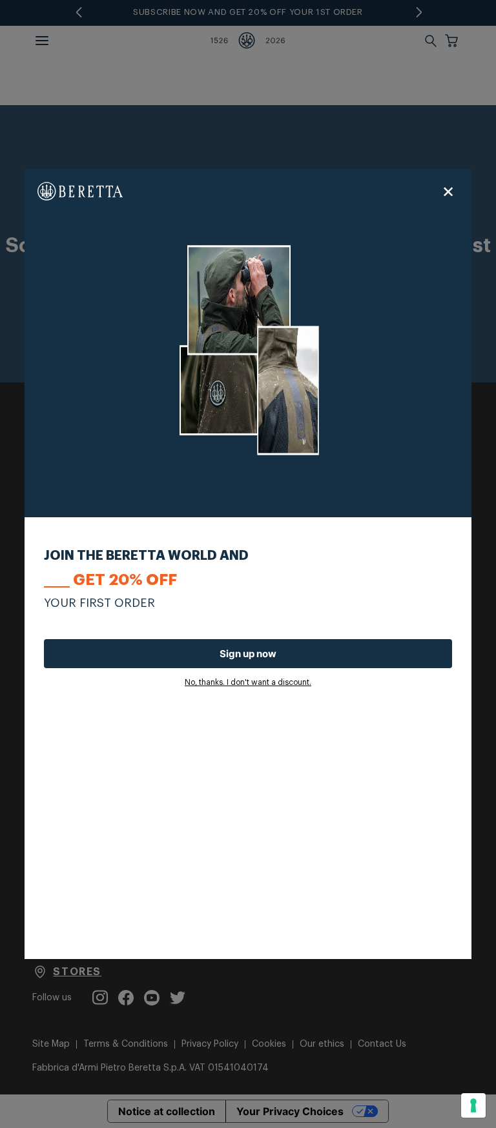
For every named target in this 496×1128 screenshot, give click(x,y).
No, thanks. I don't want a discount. (248, 682)
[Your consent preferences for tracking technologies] (473, 1105)
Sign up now (248, 654)
